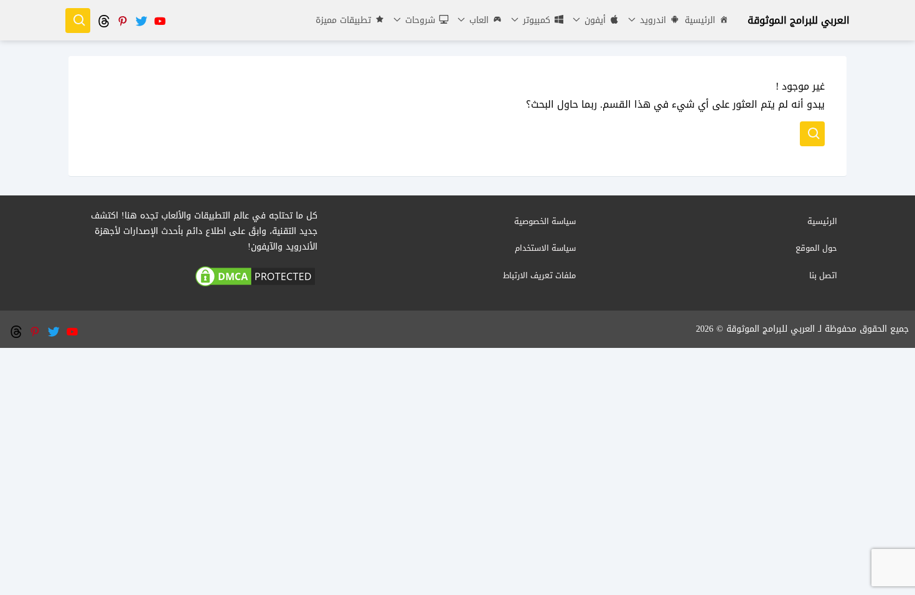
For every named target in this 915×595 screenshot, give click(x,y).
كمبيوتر (535, 20)
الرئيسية (700, 20)
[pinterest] (122, 20)
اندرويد (651, 20)
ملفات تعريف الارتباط (539, 275)
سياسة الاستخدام (545, 248)
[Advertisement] (457, 435)
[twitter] (141, 20)
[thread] (103, 20)
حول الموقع (816, 248)
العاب (477, 20)
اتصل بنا (823, 275)
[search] (77, 20)
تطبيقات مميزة (343, 20)
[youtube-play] (159, 20)
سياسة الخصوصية (545, 221)
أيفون (593, 20)
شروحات (418, 20)
